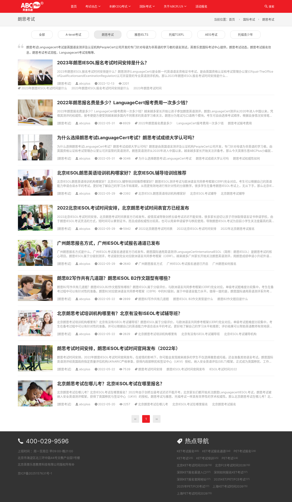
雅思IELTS (141, 34)
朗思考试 (268, 19)
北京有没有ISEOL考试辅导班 (200, 334)
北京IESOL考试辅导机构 (240, 334)
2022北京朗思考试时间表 (156, 228)
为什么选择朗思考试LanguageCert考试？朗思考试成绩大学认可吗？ (126, 137)
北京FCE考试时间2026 (232, 465)
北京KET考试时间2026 (194, 465)
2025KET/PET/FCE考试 (232, 479)
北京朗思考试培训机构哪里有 (157, 334)
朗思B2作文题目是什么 (232, 299)
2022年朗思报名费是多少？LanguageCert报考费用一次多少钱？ (123, 102)
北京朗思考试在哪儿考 (153, 404)
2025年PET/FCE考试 (193, 486)
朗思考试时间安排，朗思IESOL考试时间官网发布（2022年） (118, 348)
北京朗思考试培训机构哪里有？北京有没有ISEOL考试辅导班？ (119, 313)
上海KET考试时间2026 (230, 486)
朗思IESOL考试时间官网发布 (186, 369)
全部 (42, 34)
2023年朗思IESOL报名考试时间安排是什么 (100, 88)
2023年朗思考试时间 (147, 88)
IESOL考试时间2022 (223, 369)
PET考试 (230, 458)
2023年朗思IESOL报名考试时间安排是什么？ (103, 62)
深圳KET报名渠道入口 (194, 472)
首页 (74, 6)
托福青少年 (245, 34)
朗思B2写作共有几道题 (153, 299)
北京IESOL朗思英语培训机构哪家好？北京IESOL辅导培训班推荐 (121, 173)
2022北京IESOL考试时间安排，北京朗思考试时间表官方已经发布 (123, 208)
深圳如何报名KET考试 (231, 472)
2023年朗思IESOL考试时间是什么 (44, 88)
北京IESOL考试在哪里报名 (190, 404)
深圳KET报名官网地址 (194, 479)
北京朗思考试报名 (224, 404)
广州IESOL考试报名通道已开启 (187, 263)
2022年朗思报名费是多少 (155, 123)
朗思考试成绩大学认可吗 (212, 158)
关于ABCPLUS (173, 6)
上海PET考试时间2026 (194, 493)
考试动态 (91, 6)
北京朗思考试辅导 (233, 193)
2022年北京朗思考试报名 (238, 228)
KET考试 (185, 458)
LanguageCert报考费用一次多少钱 (200, 123)
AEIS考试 (211, 34)
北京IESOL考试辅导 (203, 193)
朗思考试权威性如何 (246, 158)
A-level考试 (73, 34)
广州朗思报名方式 (150, 263)
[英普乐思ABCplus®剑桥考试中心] (39, 6)
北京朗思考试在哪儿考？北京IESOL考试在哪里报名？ (110, 383)
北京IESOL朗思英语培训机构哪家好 (162, 193)
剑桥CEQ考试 (118, 6)
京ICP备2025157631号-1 (35, 473)
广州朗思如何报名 (224, 263)
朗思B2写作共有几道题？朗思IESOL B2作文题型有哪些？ (115, 278)
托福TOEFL (176, 34)
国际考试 (146, 6)
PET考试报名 (245, 451)
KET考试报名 (188, 451)
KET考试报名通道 (216, 451)
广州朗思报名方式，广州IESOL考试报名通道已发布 (108, 243)
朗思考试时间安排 (150, 369)
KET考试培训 (207, 458)
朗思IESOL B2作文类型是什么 (193, 299)
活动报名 (201, 6)
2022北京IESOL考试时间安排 (196, 228)
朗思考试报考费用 (240, 123)
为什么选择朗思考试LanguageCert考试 (165, 158)
